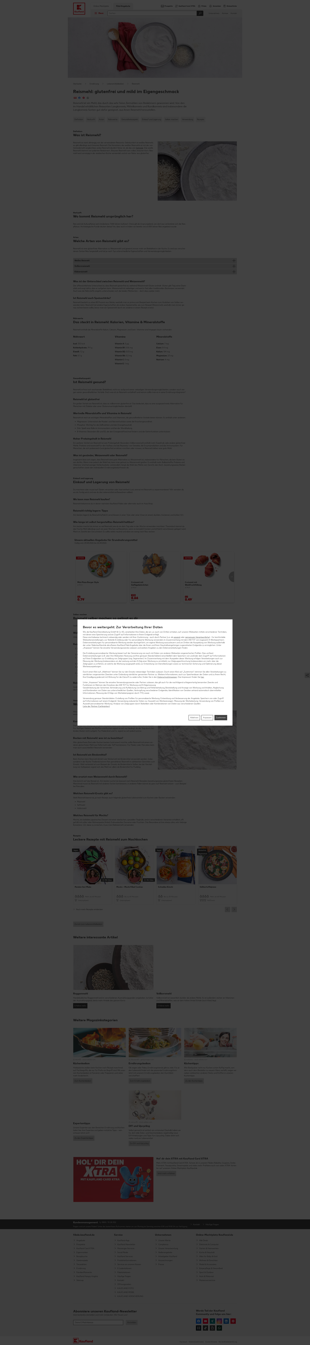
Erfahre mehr (80, 1006)
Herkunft (91, 119)
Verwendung (187, 119)
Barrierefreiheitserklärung (228, 1342)
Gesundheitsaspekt (129, 119)
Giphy (212, 1328)
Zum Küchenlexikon (82, 1081)
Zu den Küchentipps (193, 1081)
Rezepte (200, 119)
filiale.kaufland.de (84, 1234)
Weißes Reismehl (81, 260)
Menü (100, 13)
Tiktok (205, 1328)
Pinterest (233, 1321)
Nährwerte (112, 119)
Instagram (219, 1321)
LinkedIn (226, 1321)
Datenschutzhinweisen (167, 677)
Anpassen (207, 717)
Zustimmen (221, 717)
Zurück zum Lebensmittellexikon (88, 924)
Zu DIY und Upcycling (139, 1143)
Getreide (139, 148)
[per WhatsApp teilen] (88, 98)
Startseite (77, 84)
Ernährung (94, 84)
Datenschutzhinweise (196, 1342)
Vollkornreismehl (82, 266)
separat (177, 637)
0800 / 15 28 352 (109, 1222)
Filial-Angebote (123, 6)
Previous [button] (227, 909)
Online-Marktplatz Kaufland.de (214, 1234)
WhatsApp (219, 1328)
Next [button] (231, 576)
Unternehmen (214, 13)
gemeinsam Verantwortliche (197, 637)
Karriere (225, 13)
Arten (101, 119)
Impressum (183, 1342)
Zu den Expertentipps (83, 1138)
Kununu (198, 1328)
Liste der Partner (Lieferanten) (96, 706)
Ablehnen (194, 717)
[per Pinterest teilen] (84, 98)
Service (118, 1234)
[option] (101, 577)
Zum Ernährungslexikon (140, 1081)
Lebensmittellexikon (115, 84)
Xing (212, 1321)
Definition (78, 119)
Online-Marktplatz (101, 6)
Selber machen (171, 119)
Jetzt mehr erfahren (166, 1173)
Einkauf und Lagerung (151, 119)
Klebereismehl (80, 271)
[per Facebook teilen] (79, 98)
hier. (202, 677)
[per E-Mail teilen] (75, 98)
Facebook (198, 1321)
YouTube (205, 1321)
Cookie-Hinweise (211, 1342)
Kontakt (234, 13)
